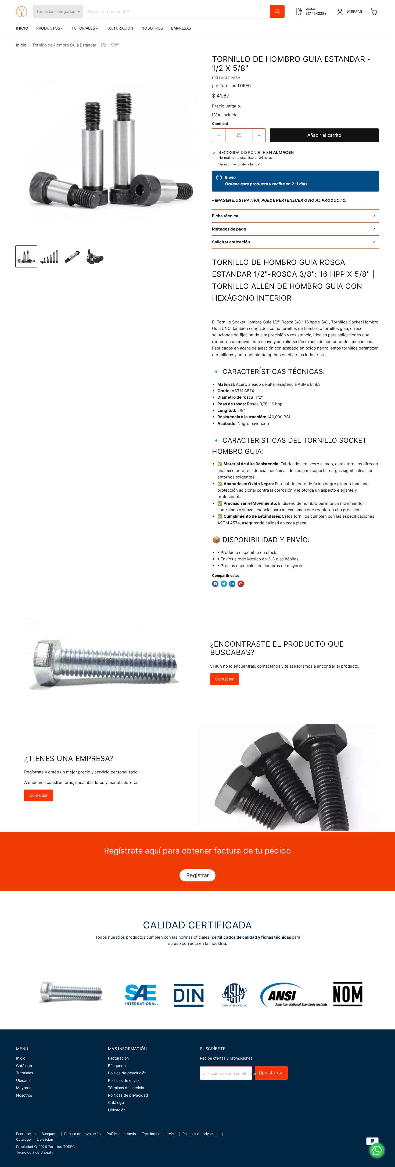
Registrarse (271, 1072)
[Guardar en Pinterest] (241, 584)
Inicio (22, 28)
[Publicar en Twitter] (224, 584)
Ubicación (25, 1080)
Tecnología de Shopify (34, 1152)
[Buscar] (277, 11)
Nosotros (152, 28)
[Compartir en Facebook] (215, 584)
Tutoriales (83, 28)
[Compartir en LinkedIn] (232, 584)
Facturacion (118, 1058)
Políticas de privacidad (128, 1095)
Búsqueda (117, 1065)
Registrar (197, 875)
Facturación (120, 28)
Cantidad (220, 124)
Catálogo (24, 1065)
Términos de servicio (126, 1087)
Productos (48, 28)
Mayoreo (23, 1087)
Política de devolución (127, 1073)
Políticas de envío (123, 1080)
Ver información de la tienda (238, 164)
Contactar (224, 679)
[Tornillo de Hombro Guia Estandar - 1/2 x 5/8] (26, 256)
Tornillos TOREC (235, 85)
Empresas (181, 28)
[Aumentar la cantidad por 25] (259, 135)
